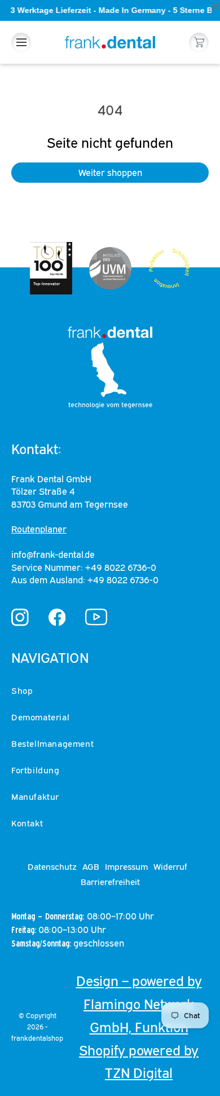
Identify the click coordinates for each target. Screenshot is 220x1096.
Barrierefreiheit (110, 882)
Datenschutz (52, 866)
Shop (22, 690)
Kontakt (27, 823)
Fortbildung (35, 770)
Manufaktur (35, 796)
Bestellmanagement (52, 743)
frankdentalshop (37, 1038)
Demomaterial (40, 717)
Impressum (126, 866)
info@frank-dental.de (53, 554)
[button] (21, 42)
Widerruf (170, 866)
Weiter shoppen (110, 172)
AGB (90, 866)
